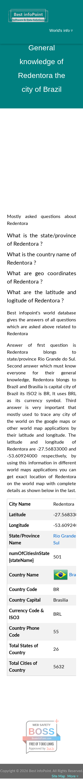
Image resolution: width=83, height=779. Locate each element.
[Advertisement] (41, 167)
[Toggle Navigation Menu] (70, 9)
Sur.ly (50, 748)
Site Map (58, 776)
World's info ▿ (61, 30)
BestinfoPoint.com (41, 738)
